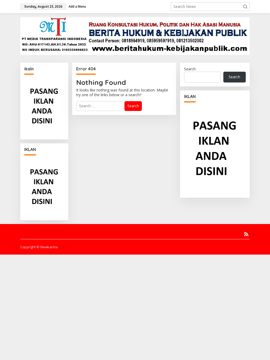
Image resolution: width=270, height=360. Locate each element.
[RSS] (246, 234)
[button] (245, 6)
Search (190, 68)
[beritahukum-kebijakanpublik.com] (135, 35)
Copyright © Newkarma (39, 247)
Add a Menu (77, 6)
